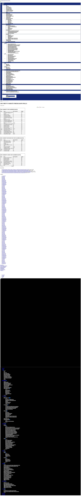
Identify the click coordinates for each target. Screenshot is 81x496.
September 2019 (4, 239)
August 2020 (3, 230)
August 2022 (3, 212)
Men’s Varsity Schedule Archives (10, 429)
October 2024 (4, 192)
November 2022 (4, 210)
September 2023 (4, 202)
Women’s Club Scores (8, 443)
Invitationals (7, 448)
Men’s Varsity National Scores (10, 427)
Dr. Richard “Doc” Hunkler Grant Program (10, 490)
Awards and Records (3, 266)
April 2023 (3, 206)
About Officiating (6, 397)
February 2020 (4, 235)
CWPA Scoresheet (6, 479)
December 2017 (4, 255)
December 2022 (4, 209)
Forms (3, 463)
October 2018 (4, 247)
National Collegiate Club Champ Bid (9, 472)
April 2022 (3, 215)
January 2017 (4, 263)
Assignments (6, 404)
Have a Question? (6, 373)
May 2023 (3, 205)
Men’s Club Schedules (8, 440)
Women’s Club (7, 392)
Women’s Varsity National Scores (10, 430)
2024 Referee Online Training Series (11, 416)
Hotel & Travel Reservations (8, 384)
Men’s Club (7, 391)
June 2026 (3, 177)
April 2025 (3, 188)
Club (3, 369)
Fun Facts (5, 372)
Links (4, 378)
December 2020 (4, 227)
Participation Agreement (7, 473)
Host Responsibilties (8, 446)
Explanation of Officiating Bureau (10, 400)
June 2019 (3, 241)
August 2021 (3, 221)
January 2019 (4, 245)
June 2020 (3, 232)
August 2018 (3, 249)
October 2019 (4, 238)
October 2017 (4, 256)
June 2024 (3, 195)
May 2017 (3, 260)
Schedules (4, 423)
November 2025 (4, 182)
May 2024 (3, 196)
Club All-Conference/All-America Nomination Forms (12, 465)
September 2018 (4, 248)
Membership (4, 380)
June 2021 (3, 223)
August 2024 (3, 194)
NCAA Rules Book (8, 414)
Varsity (3, 368)
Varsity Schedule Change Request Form (11, 436)
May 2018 (3, 251)
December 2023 (4, 200)
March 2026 (3, 179)
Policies (6, 401)
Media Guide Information (7, 471)
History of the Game (7, 375)
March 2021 (3, 225)
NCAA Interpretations (8, 413)
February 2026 (4, 180)
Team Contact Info (6, 388)
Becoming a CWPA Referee (9, 399)
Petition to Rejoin (6, 474)
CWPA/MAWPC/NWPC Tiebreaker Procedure (12, 435)
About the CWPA (2, 269)
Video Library (7, 415)
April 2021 (3, 224)
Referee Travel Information (9, 421)
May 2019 (3, 242)
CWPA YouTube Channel (7, 486)
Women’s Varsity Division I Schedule (11, 431)
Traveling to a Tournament (8, 377)
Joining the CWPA (6, 385)
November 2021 (4, 219)
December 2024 (4, 191)
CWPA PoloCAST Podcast (8, 487)
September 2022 (4, 211)
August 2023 (3, 203)
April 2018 (3, 252)
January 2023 (4, 208)
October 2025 (4, 183)
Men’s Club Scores (8, 441)
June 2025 (3, 186)
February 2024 (4, 198)
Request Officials (6, 478)
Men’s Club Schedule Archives (10, 442)
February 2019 (4, 244)
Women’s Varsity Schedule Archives (11, 433)
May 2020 (3, 233)
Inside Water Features (7, 376)
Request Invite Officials (9, 409)
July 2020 (3, 231)
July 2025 (3, 185)
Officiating (4, 396)
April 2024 (3, 197)
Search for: (1, 166)
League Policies (6, 386)
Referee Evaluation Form (7, 476)
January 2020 (4, 236)
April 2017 (3, 261)
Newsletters (7, 412)
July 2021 (3, 222)
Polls (3, 450)
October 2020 (4, 229)
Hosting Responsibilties (9, 434)
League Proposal (6, 470)
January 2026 (4, 181)
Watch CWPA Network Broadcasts (9, 484)
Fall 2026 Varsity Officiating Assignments (11, 406)
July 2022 (3, 213)
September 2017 (4, 257)
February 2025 (4, 189)
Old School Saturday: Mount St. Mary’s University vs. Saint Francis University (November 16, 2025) (15, 169)
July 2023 (3, 204)
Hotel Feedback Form (7, 467)
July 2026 (3, 176)
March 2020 (3, 234)
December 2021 (4, 218)
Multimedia (4, 481)
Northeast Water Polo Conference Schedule (12, 428)
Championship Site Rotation (9, 445)
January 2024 (4, 199)
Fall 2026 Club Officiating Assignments (11, 407)
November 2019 (4, 237)
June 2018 (3, 250)
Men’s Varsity (7, 390)
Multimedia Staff (6, 482)
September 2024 (4, 193)
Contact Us (1, 270)
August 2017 (3, 258)
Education (5, 410)
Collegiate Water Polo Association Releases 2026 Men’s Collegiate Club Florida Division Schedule (15, 170)
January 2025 (4, 190)
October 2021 (4, 220)
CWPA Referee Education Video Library (10, 485)
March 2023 (3, 207)
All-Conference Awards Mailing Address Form (11, 466)
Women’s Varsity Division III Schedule (11, 432)
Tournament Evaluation (7, 477)
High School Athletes (7, 374)
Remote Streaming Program (8, 483)
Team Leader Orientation (7, 387)
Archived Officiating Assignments (10, 408)
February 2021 (4, 226)
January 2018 (4, 254)
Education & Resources (7, 383)
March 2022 (3, 216)
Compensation (7, 403)
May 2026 (3, 178)
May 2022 (3, 214)
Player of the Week (2, 267)
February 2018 (4, 253)
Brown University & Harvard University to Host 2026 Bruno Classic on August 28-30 (13, 172)
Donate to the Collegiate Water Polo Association (11, 491)
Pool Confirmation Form (7, 475)
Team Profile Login (8, 393)
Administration (2, 268)
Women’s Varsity (7, 460)
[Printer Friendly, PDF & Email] (40, 107)
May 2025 (3, 187)
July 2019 (3, 240)
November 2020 (4, 228)
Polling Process (7, 455)
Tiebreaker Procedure (8, 447)
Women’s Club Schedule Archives (10, 444)
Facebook (3, 494)
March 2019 (3, 243)
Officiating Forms (8, 402)
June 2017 (3, 259)
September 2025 (4, 184)
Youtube (3, 493)
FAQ (4, 371)
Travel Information (7, 419)
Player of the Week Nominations (9, 469)
